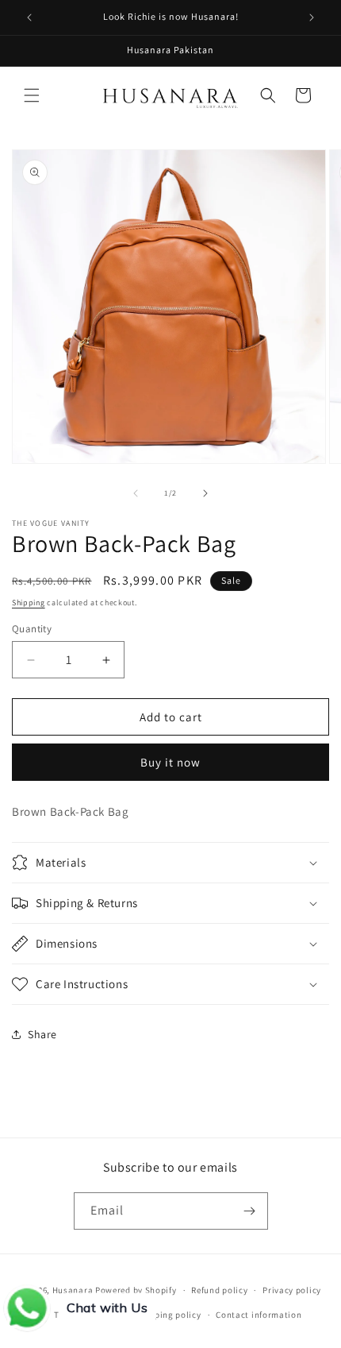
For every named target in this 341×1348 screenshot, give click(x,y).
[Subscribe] (249, 1211)
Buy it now (170, 762)
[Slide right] (205, 493)
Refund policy (219, 1290)
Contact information (258, 1314)
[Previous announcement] (29, 17)
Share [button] (42, 1034)
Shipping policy (168, 1314)
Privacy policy (291, 1290)
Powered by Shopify (136, 1290)
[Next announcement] (311, 17)
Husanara (73, 1290)
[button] (31, 95)
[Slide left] (135, 493)
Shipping (28, 602)
